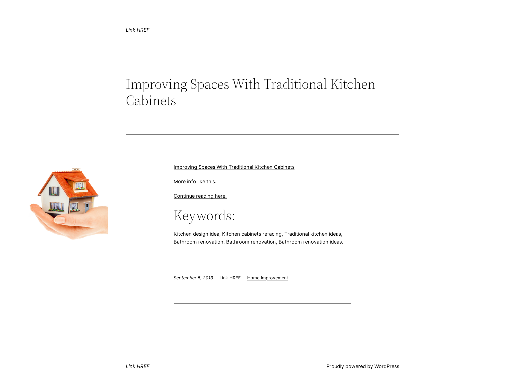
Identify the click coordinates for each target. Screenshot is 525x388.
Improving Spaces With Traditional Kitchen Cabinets (234, 167)
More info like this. (195, 181)
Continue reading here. (200, 196)
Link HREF (138, 30)
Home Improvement (267, 277)
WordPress (386, 366)
